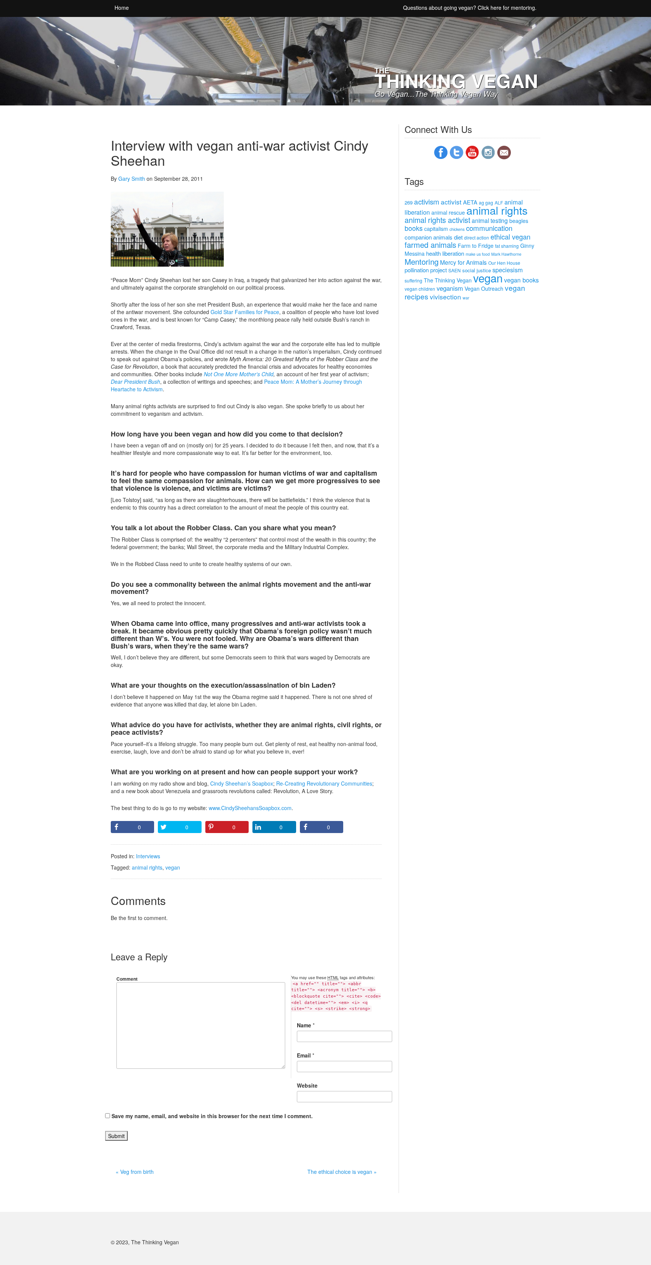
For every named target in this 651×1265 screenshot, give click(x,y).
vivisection (445, 296)
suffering (413, 280)
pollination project (426, 270)
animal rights (147, 867)
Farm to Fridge (476, 245)
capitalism (436, 228)
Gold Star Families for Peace (245, 312)
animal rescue (448, 212)
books (414, 228)
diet (458, 237)
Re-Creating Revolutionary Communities (324, 783)
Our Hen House (504, 262)
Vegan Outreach (484, 288)
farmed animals (430, 244)
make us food (478, 254)
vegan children (420, 288)
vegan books (521, 279)
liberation (453, 253)
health (433, 253)
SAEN (454, 270)
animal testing (490, 220)
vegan (172, 867)
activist (451, 201)
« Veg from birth (135, 1171)
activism (426, 201)
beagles (518, 220)
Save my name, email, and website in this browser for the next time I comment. (212, 1116)
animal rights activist (437, 220)
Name (304, 1025)
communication (489, 228)
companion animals (428, 237)
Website (307, 1085)
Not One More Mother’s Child (239, 374)
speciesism (507, 269)
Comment (127, 978)
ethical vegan (510, 236)
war (466, 298)
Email (304, 1055)
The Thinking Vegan (448, 280)
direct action (476, 237)
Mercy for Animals (463, 262)
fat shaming (507, 246)
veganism (450, 288)
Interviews (148, 856)
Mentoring (422, 261)
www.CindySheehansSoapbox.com (250, 808)
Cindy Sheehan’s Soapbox (241, 783)
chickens (457, 229)
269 (409, 202)
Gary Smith (131, 178)
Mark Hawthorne (506, 254)
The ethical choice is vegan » (342, 1171)
